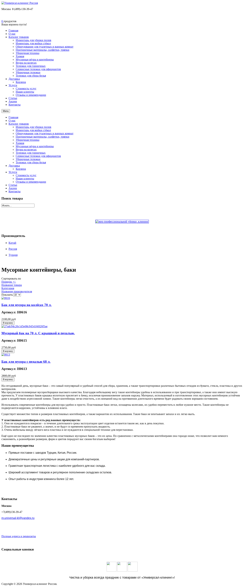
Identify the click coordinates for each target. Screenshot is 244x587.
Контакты (15, 191)
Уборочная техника (27, 139)
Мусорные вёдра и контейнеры (35, 146)
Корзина (21, 168)
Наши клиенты (25, 178)
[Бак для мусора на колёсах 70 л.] (5, 298)
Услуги (13, 172)
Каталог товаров (19, 123)
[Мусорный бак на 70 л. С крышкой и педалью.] (24, 326)
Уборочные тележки (28, 159)
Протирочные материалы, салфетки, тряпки (42, 136)
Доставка (14, 165)
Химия (20, 143)
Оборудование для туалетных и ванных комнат (44, 133)
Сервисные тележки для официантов (38, 155)
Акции (13, 188)
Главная (13, 117)
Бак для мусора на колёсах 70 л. (26, 305)
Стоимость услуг (26, 175)
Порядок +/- (8, 281)
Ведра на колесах (26, 149)
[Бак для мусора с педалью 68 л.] (5, 354)
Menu (6, 111)
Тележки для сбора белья (31, 162)
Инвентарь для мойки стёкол (33, 130)
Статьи (13, 184)
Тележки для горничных (31, 152)
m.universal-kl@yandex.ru (17, 518)
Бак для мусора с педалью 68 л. (26, 361)
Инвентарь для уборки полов (33, 126)
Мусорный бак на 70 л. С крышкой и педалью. (38, 333)
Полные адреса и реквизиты (18, 536)
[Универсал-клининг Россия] (19, 2)
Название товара (11, 285)
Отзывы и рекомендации (31, 181)
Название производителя (16, 291)
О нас (12, 120)
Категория (7, 288)
